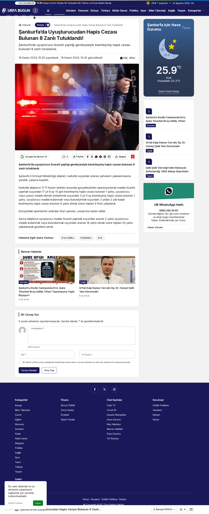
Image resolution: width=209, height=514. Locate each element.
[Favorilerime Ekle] (132, 156)
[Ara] (8, 18)
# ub (100, 237)
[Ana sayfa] (48, 10)
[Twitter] (104, 389)
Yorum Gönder (29, 370)
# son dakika (68, 237)
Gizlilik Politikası (15, 503)
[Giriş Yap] (24, 18)
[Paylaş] (191, 509)
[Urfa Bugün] (16, 10)
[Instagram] (114, 389)
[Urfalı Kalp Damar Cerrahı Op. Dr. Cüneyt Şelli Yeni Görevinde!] (107, 278)
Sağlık (150, 150)
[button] (16, 18)
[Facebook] (94, 389)
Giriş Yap (49, 370)
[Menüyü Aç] (35, 10)
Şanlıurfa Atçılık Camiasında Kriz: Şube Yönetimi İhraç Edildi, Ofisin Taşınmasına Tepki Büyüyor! (166, 121)
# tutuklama (85, 237)
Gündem (151, 125)
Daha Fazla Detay (169, 91)
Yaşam (150, 176)
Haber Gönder (155, 227)
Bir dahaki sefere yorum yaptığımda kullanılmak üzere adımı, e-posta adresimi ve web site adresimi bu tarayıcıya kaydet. (77, 362)
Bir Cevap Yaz (30, 314)
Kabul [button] (38, 503)
